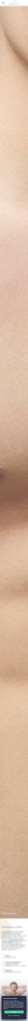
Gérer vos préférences (14, 1015)
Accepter (14, 1012)
